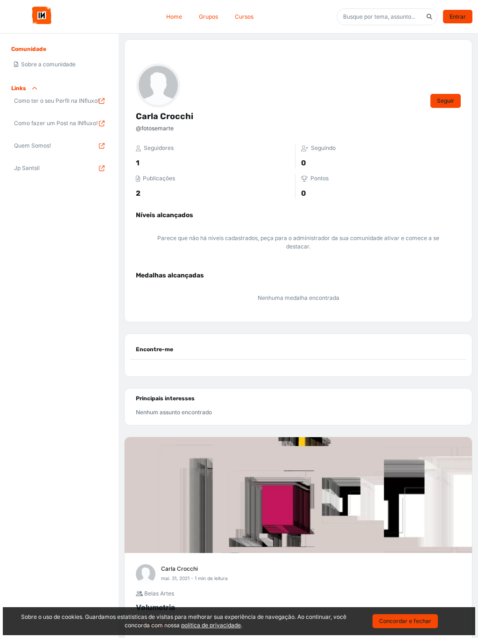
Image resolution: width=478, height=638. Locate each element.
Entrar (458, 16)
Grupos (208, 16)
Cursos (244, 16)
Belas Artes (158, 593)
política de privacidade (211, 625)
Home (174, 16)
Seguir (445, 100)
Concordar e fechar (405, 620)
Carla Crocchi (179, 568)
